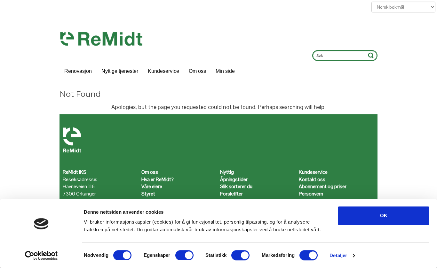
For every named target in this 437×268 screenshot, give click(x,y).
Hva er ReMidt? (158, 179)
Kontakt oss (312, 179)
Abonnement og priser (322, 186)
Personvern (311, 193)
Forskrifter (231, 193)
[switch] (184, 255)
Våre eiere (151, 186)
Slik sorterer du (236, 186)
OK (383, 215)
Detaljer (338, 255)
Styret (148, 193)
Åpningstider (234, 179)
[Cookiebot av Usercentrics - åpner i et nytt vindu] (41, 255)
